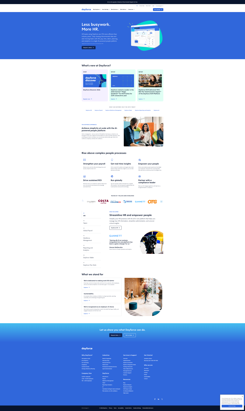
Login (153, 5)
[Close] (242, 396)
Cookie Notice (128, 408)
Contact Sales (141, 5)
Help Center (148, 5)
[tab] (91, 214)
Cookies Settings (232, 406)
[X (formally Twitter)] (162, 399)
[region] (232, 402)
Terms (115, 408)
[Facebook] (155, 399)
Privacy (110, 408)
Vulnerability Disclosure (147, 408)
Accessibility (121, 408)
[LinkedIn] (158, 399)
